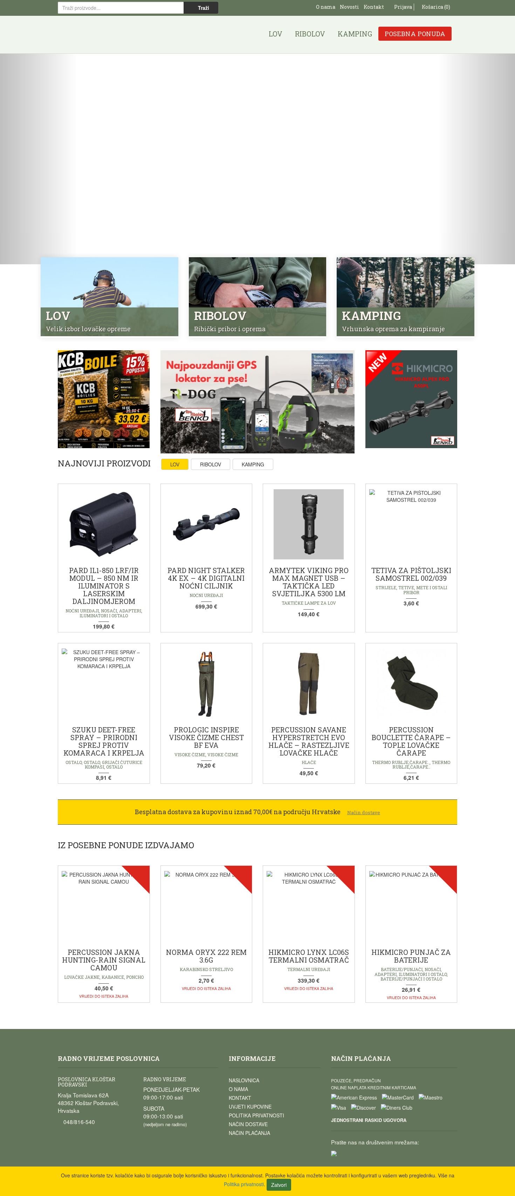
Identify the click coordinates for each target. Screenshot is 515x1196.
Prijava (402, 7)
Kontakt (374, 7)
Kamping (355, 33)
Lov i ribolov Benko (93, 34)
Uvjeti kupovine (250, 1106)
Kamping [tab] (253, 464)
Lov (275, 33)
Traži (203, 7)
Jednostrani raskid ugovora (368, 1120)
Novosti (349, 7)
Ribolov (310, 33)
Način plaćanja (249, 1132)
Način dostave (248, 1124)
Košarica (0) (435, 7)
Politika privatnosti (256, 1115)
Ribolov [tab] (210, 464)
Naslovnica (244, 1080)
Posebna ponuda (415, 33)
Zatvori (279, 1184)
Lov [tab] (174, 464)
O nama (325, 7)
